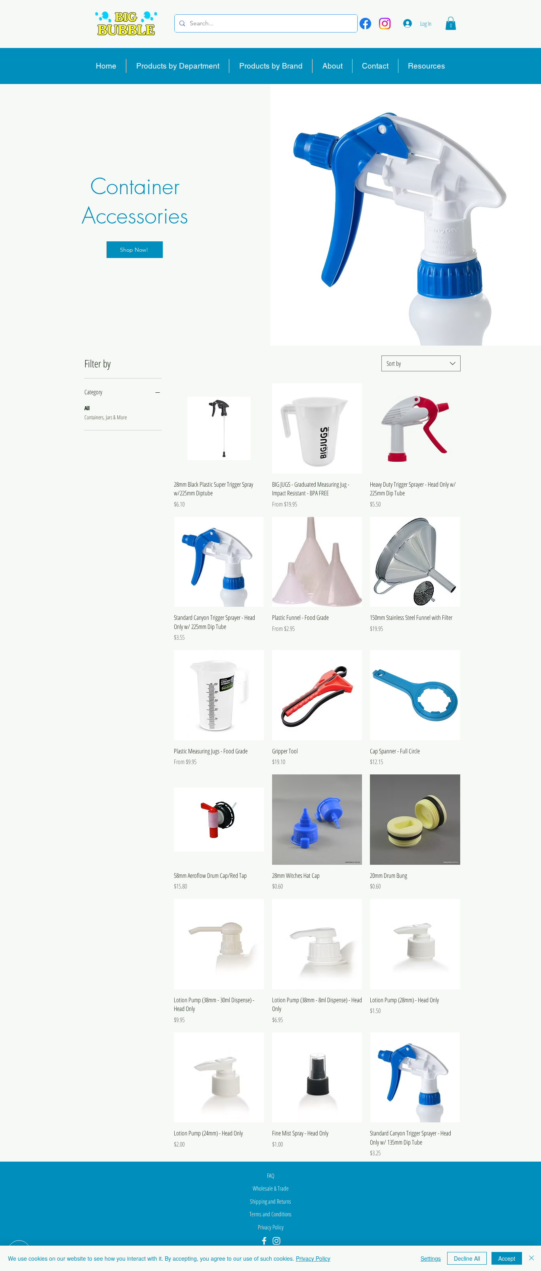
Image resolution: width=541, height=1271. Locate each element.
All (87, 408)
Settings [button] (431, 1258)
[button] (450, 23)
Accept (506, 1258)
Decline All (467, 1258)
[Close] (531, 1258)
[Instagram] (384, 23)
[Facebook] (365, 23)
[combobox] (421, 363)
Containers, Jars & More (105, 417)
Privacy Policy (313, 1258)
